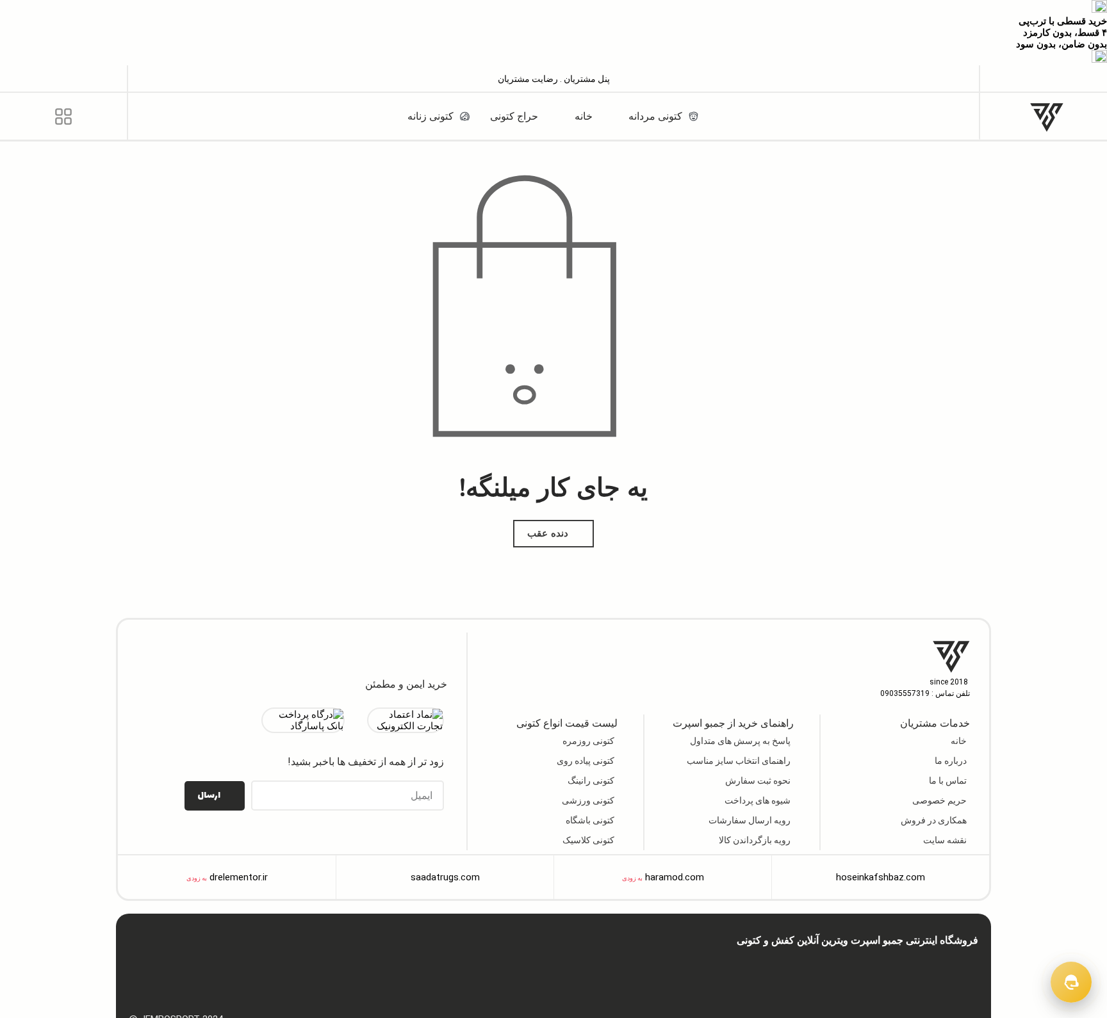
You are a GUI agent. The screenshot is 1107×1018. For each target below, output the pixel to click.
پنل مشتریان (586, 79)
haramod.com (674, 877)
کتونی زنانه (703, 962)
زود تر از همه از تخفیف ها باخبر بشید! (366, 761)
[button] (1044, 78)
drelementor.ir (238, 877)
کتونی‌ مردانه (749, 962)
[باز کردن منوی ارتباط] (1071, 982)
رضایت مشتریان (528, 79)
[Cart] (63, 78)
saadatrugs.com (445, 877)
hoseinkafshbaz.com (880, 877)
